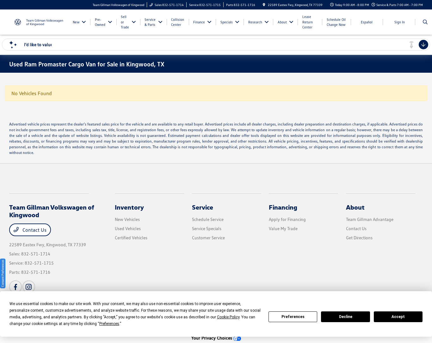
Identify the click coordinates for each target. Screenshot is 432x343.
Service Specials (206, 228)
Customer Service (208, 237)
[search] (425, 22)
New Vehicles (127, 219)
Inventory (129, 207)
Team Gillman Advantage (369, 219)
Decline (345, 317)
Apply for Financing (287, 219)
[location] (264, 5)
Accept (398, 317)
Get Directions (359, 237)
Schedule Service (208, 219)
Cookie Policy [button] (228, 317)
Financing (283, 207)
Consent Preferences (2, 273)
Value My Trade (283, 228)
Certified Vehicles (131, 237)
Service (202, 207)
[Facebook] (15, 286)
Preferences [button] (109, 324)
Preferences (293, 317)
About (355, 207)
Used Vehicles (128, 228)
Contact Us (33, 230)
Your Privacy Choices (212, 337)
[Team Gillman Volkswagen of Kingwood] (37, 21)
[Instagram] (28, 286)
